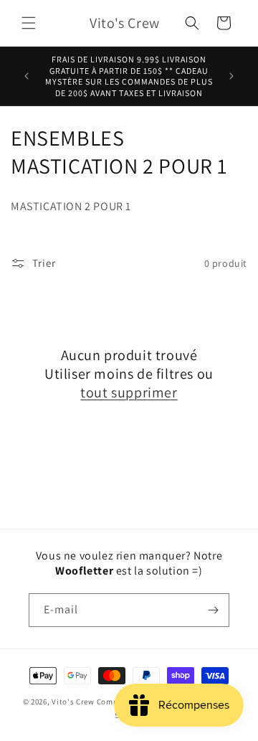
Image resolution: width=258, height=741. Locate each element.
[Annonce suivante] (231, 76)
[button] (28, 23)
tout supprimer (128, 392)
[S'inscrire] (213, 610)
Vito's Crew (73, 702)
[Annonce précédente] (26, 76)
